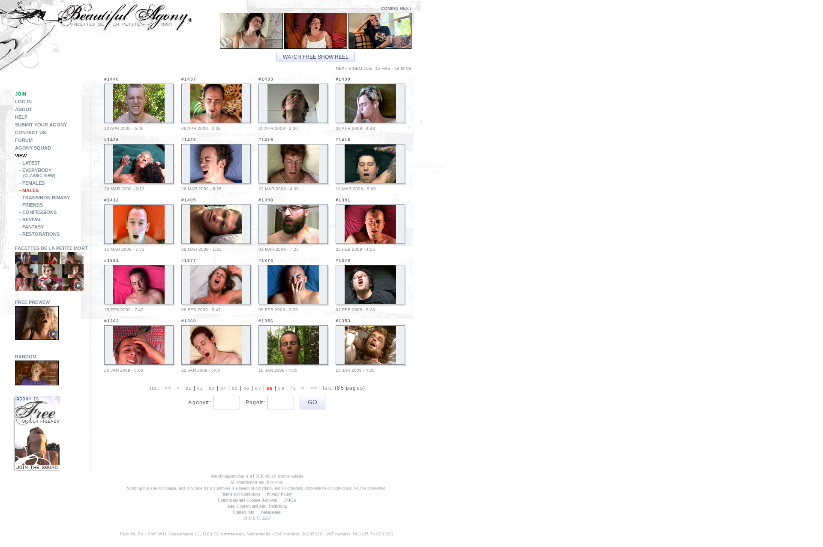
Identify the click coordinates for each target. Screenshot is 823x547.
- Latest (29, 162)
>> (313, 388)
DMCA (289, 500)
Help (21, 117)
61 (189, 388)
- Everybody (37, 173)
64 (223, 388)
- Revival (30, 219)
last (328, 388)
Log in (23, 101)
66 (246, 388)
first (153, 388)
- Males (29, 190)
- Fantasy (31, 226)
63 (212, 388)
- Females (32, 183)
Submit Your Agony (41, 124)
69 (281, 388)
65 (235, 388)
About (23, 109)
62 (200, 388)
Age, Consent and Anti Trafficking (257, 506)
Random (25, 356)
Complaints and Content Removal (247, 500)
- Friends (31, 204)
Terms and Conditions (241, 494)
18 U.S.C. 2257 (257, 518)
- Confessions (38, 212)
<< (167, 388)
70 (293, 388)
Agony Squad (33, 147)
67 (258, 388)
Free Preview (32, 302)
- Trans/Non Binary (44, 197)
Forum (24, 140)
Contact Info (243, 512)
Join (20, 93)
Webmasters (271, 512)
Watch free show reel (315, 57)
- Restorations (39, 234)
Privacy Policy (279, 494)
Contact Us (30, 132)
